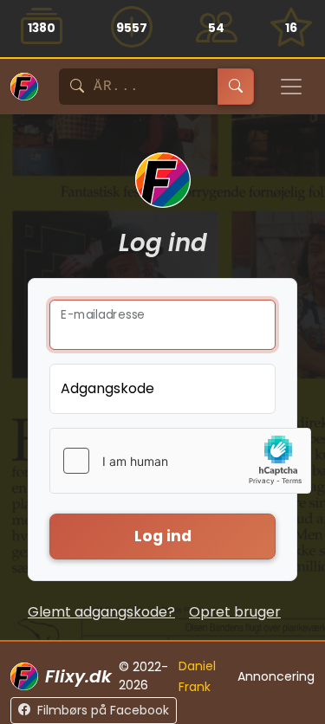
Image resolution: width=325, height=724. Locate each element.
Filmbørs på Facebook (103, 710)
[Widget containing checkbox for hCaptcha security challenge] (180, 461)
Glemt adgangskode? (101, 612)
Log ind (163, 536)
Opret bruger (235, 612)
